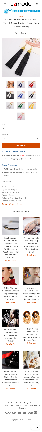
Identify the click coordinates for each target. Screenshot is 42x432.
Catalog (25, 405)
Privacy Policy (34, 403)
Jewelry (21, 16)
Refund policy (22, 408)
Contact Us (14, 403)
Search (18, 405)
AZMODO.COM (26, 420)
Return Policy (24, 403)
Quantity (5, 134)
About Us (6, 403)
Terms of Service (9, 405)
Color (3, 124)
